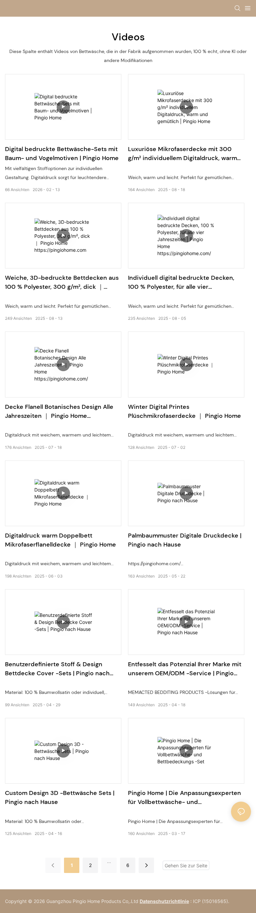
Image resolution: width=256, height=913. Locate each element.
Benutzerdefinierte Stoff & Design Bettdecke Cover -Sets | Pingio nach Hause (57, 669)
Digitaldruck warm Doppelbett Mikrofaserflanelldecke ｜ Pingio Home (60, 540)
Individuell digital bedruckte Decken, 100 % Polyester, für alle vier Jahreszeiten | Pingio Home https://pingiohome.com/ (181, 282)
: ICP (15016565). (209, 901)
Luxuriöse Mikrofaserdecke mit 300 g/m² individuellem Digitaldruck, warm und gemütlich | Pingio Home (182, 154)
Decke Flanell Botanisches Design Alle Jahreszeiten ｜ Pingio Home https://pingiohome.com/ (59, 411)
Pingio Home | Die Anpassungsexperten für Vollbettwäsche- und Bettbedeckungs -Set (184, 798)
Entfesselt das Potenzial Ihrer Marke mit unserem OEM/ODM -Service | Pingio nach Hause (184, 669)
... (109, 861)
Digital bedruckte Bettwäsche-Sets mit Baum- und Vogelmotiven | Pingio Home (62, 153)
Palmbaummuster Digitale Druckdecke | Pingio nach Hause (184, 540)
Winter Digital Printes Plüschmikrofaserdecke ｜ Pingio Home (184, 411)
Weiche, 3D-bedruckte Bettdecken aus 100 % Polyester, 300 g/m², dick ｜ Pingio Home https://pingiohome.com (62, 282)
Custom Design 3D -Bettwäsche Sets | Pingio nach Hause (59, 797)
